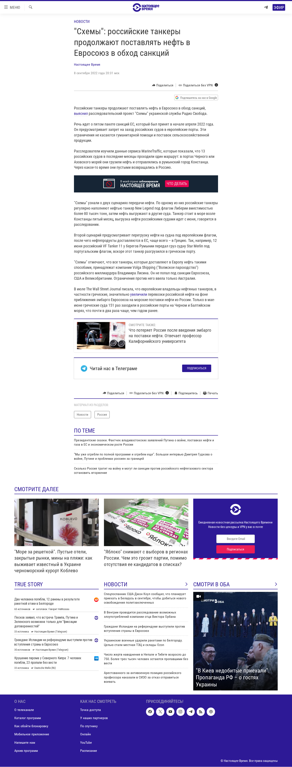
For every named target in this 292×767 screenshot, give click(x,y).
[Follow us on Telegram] (191, 712)
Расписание (88, 751)
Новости (82, 21)
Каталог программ (27, 718)
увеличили (138, 294)
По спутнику (89, 726)
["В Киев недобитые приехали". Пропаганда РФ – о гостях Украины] (235, 641)
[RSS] (201, 712)
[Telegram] (266, 7)
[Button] (163, 85)
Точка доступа (90, 710)
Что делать (177, 184)
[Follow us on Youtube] (170, 712)
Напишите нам (24, 742)
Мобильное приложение (31, 734)
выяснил (81, 113)
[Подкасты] (211, 712)
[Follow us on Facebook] (150, 712)
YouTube (86, 742)
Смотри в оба (211, 584)
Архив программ (26, 751)
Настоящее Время (87, 64)
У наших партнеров (94, 718)
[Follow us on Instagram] (180, 712)
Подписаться (196, 368)
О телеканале (24, 710)
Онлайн (85, 734)
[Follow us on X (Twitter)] (160, 712)
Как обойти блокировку (31, 726)
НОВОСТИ (115, 584)
